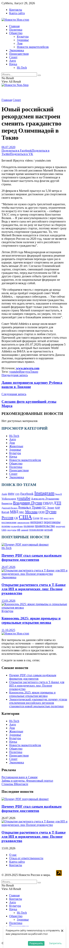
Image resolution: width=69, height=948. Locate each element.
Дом (19, 43)
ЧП (41, 518)
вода (51, 518)
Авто (12, 60)
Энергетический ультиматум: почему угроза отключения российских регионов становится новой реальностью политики (38, 703)
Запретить (55, 943)
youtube (14, 371)
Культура (23, 36)
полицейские (17, 526)
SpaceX (58, 494)
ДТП (57, 503)
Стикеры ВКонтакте (15, 784)
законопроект (23, 522)
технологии (36, 529)
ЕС (44, 507)
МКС (21, 512)
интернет (36, 522)
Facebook (27, 494)
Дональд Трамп (30, 507)
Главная (14, 26)
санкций (24, 530)
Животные (16, 446)
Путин (50, 512)
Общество (15, 33)
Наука (13, 64)
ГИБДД (48, 503)
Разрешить (36, 943)
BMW (11, 493)
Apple (4, 494)
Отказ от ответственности (26, 858)
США (25, 517)
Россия (7, 517)
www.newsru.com (27, 368)
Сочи (36, 518)
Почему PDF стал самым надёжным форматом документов (32, 557)
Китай (5, 512)
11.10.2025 (8, 630)
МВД (14, 512)
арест (46, 518)
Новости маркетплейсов (33, 46)
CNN (17, 494)
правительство (45, 526)
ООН (41, 512)
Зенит (50, 507)
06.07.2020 (8, 147)
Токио (34, 371)
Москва (31, 512)
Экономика (16, 50)
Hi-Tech (22, 67)
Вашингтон (7, 503)
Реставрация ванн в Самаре (20, 777)
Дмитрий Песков (9, 508)
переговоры (52, 522)
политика (6, 526)
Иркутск (24, 371)
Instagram (44, 493)
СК (16, 518)
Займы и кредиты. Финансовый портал (27, 780)
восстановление (9, 522)
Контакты (15, 9)
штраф (48, 529)
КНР (57, 507)
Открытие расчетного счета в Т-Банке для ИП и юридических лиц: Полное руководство (34, 589)
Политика (15, 29)
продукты (11, 530)
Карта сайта (17, 13)
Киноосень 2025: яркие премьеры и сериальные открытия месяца (31, 620)
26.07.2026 (8, 567)
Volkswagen (9, 498)
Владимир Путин (27, 503)
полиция (29, 526)
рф (18, 529)
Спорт (13, 57)
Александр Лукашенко (45, 498)
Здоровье (23, 40)
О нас (13, 854)
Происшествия (19, 53)
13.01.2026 (8, 600)
